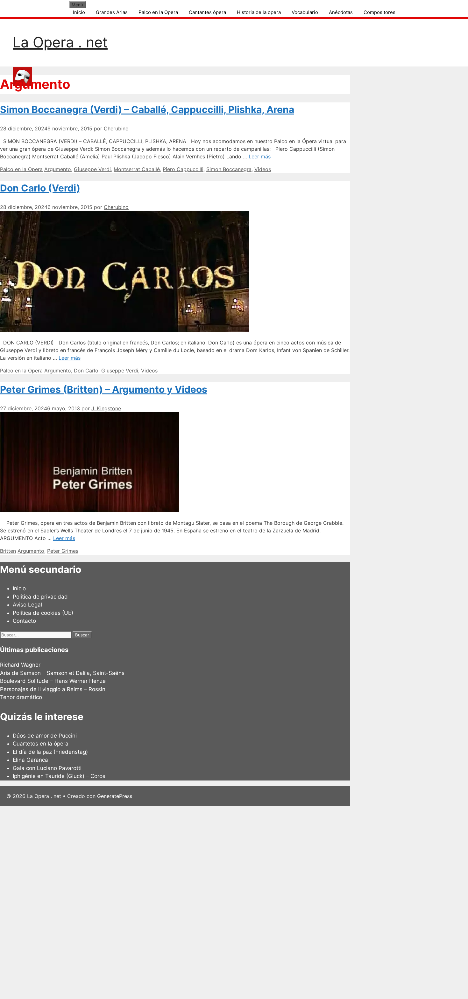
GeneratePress (114, 796)
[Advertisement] (191, 901)
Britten (8, 551)
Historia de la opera (259, 12)
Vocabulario (305, 12)
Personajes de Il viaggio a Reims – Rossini (53, 689)
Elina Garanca (30, 760)
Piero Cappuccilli (183, 169)
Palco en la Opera (158, 12)
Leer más (260, 156)
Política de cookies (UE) (43, 613)
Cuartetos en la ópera (40, 743)
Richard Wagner (20, 665)
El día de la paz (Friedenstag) (50, 752)
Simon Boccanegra (229, 169)
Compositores (379, 12)
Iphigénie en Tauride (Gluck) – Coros (59, 776)
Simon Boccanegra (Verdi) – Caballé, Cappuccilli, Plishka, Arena (147, 109)
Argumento (57, 169)
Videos (262, 169)
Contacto (24, 621)
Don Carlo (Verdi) (40, 188)
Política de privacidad (40, 596)
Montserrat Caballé (137, 169)
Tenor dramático (21, 697)
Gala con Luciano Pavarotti (47, 768)
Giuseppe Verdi (92, 169)
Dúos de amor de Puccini (45, 735)
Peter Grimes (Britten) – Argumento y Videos (103, 389)
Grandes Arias (112, 12)
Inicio (79, 12)
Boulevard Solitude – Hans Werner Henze (53, 681)
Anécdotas (341, 12)
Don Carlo (86, 370)
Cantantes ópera (207, 12)
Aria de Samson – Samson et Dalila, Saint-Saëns (62, 673)
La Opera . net (60, 42)
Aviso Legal (27, 604)
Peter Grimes (62, 551)
